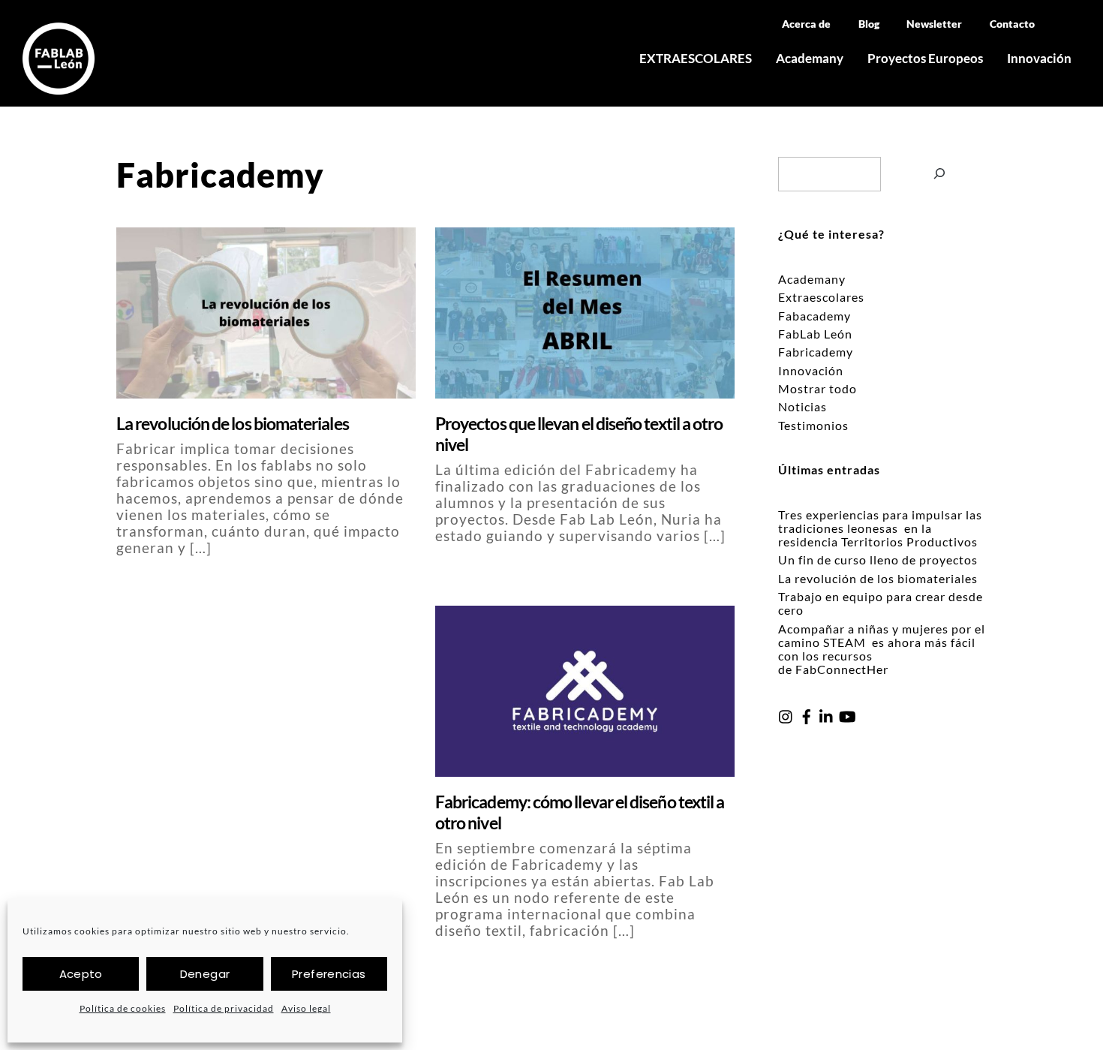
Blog (868, 23)
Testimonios (813, 425)
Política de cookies (123, 1008)
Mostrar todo (817, 388)
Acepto (81, 974)
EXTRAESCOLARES (695, 58)
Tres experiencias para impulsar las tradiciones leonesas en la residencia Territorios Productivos (880, 528)
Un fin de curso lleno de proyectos (878, 559)
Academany (809, 58)
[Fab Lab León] (58, 87)
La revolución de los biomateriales (233, 423)
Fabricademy (815, 351)
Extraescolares (821, 297)
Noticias (802, 406)
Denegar (205, 974)
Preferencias (329, 974)
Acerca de (806, 23)
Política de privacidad (223, 1008)
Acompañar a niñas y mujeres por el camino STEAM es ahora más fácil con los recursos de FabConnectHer (881, 648)
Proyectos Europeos (925, 58)
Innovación (1039, 58)
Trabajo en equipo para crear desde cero (880, 603)
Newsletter (934, 23)
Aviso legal (306, 1008)
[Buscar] (940, 181)
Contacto (1012, 23)
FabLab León (815, 333)
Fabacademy (814, 315)
